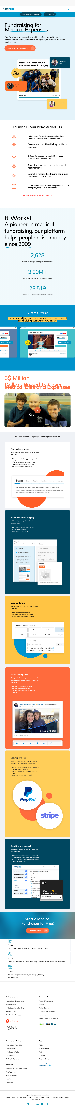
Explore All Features (12, 1059)
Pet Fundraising (44, 1008)
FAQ (40, 1052)
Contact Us (9, 1082)
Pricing (41, 1045)
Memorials (42, 1015)
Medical (41, 1004)
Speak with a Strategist (13, 1015)
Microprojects (10, 1055)
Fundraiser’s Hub (11, 1075)
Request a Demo (11, 1011)
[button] (71, 9)
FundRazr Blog (11, 1072)
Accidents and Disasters (47, 1011)
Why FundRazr (44, 1048)
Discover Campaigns (46, 1059)
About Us (42, 1055)
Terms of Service (36, 1095)
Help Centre (10, 1079)
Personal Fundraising (46, 1001)
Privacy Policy (45, 1095)
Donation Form (11, 1048)
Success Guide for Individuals (48, 1018)
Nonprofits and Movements (15, 1001)
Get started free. (13, 977)
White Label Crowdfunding (15, 1008)
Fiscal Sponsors (11, 1004)
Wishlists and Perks (12, 1052)
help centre (23, 859)
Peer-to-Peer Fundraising (14, 1045)
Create (10, 945)
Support (28, 1095)
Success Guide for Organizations (16, 1068)
